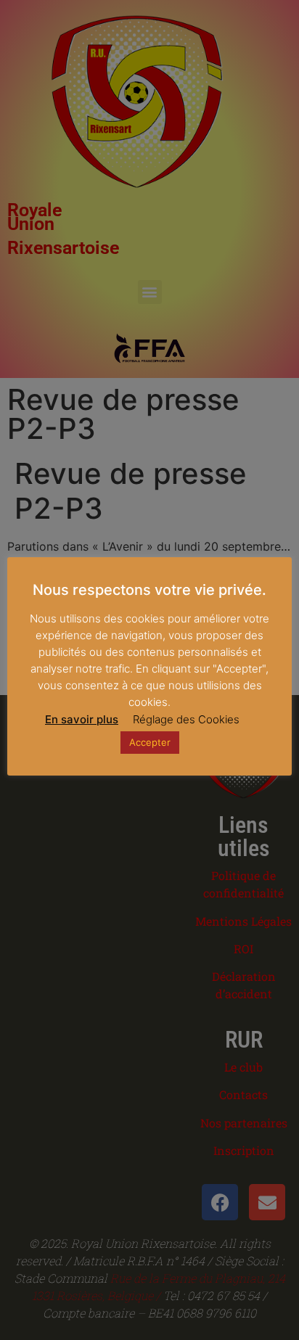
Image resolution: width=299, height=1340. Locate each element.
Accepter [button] (150, 742)
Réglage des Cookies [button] (186, 719)
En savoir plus (81, 719)
